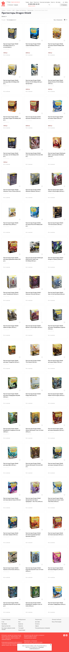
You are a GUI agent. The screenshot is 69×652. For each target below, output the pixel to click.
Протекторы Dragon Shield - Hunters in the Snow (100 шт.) (11, 568)
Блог (19, 621)
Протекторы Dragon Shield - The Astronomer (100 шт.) (56, 223)
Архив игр (20, 623)
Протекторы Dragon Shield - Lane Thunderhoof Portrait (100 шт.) (34, 155)
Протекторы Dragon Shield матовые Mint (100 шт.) (10, 464)
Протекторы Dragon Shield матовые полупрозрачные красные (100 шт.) (33, 534)
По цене (3, 19)
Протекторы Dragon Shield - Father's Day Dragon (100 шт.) (56, 190)
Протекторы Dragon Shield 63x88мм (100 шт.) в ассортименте (10, 45)
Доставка (58, 2)
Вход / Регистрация (56, 621)
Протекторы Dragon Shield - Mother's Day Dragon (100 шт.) (34, 326)
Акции (31, 2)
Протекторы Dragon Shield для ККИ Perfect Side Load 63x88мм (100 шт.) (34, 259)
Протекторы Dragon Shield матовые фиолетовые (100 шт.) (12, 499)
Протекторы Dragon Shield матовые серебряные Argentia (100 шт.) (56, 327)
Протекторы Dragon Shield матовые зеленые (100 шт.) (55, 464)
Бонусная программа (45, 2)
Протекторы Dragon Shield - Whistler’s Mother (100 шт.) (33, 190)
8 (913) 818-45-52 (33, 4)
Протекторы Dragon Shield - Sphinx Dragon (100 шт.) (11, 326)
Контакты (37, 623)
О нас (3, 621)
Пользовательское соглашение (42, 628)
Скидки (27, 2)
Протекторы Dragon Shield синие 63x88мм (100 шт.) (33, 44)
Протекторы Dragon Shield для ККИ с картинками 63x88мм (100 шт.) (56, 155)
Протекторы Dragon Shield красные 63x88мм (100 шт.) (33, 117)
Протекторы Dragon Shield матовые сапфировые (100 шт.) (57, 603)
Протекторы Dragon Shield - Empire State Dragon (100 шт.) (56, 394)
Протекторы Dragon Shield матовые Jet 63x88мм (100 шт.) (11, 155)
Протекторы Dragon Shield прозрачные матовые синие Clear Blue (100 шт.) (56, 500)
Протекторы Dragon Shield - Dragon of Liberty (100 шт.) (56, 258)
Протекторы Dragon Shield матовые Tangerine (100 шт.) (11, 361)
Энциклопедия (21, 630)
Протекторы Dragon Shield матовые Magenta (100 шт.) (55, 568)
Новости (53, 2)
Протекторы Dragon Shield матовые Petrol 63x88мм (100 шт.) (34, 224)
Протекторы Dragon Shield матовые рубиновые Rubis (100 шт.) (12, 259)
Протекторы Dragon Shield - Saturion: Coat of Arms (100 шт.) (12, 190)
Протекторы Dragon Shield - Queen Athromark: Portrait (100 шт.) (34, 465)
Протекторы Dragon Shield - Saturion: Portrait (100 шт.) (33, 293)
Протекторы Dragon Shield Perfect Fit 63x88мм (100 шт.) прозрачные (34, 82)
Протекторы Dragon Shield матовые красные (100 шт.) (55, 533)
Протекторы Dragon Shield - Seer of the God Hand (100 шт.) (56, 293)
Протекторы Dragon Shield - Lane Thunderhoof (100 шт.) (11, 293)
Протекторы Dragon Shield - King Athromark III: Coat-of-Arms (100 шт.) (34, 569)
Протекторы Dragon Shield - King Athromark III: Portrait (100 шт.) (11, 604)
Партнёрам (4, 623)
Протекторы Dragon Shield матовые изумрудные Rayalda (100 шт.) (11, 395)
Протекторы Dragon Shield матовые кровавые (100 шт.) (56, 429)
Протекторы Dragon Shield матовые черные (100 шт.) (10, 533)
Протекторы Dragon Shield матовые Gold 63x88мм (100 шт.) (56, 45)
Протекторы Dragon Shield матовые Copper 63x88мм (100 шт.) (12, 118)
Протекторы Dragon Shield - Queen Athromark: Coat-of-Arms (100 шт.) (34, 430)
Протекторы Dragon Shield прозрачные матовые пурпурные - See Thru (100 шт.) (34, 500)
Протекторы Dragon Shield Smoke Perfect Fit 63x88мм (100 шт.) (55, 82)
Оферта (37, 625)
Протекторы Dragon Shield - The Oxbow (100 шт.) (33, 361)
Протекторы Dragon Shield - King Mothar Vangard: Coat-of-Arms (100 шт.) (34, 604)
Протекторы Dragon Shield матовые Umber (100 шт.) (55, 361)
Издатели (20, 625)
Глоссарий (20, 628)
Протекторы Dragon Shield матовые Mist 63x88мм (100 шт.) (11, 82)
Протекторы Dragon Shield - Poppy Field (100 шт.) (33, 394)
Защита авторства (6, 625)
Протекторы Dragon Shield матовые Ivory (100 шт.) (10, 223)
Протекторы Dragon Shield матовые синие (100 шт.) (55, 117)
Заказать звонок (31, 5)
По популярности (11, 19)
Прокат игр (36, 2)
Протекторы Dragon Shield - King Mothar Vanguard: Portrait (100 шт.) (11, 430)
